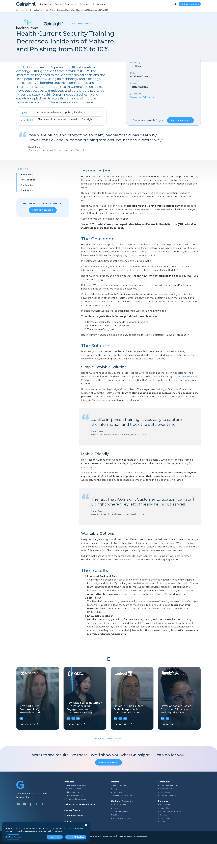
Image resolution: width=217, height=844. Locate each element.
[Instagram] (42, 804)
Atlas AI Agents (72, 810)
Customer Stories (73, 815)
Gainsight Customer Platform (79, 804)
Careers (163, 822)
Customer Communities (76, 799)
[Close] (86, 825)
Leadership (164, 808)
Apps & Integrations (121, 811)
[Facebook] (30, 804)
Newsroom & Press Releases (171, 811)
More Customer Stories (107, 738)
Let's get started (42, 210)
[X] (36, 804)
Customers (85, 4)
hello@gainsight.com (141, 836)
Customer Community (169, 785)
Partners (163, 815)
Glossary (116, 808)
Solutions (69, 4)
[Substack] (24, 804)
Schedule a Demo (189, 4)
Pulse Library (165, 792)
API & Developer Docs (122, 818)
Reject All (54, 837)
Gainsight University (168, 796)
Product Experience (74, 796)
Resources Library (120, 785)
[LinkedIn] (18, 804)
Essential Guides (119, 805)
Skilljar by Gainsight (74, 792)
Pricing (58, 4)
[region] (46, 832)
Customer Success (74, 789)
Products (44, 4)
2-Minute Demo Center (122, 796)
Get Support (118, 815)
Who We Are (165, 805)
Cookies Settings (13, 837)
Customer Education (142, 97)
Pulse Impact (165, 818)
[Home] (17, 10)
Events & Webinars (120, 792)
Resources (98, 4)
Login (174, 4)
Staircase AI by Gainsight (76, 785)
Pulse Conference (167, 789)
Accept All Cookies (75, 837)
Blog (115, 789)
